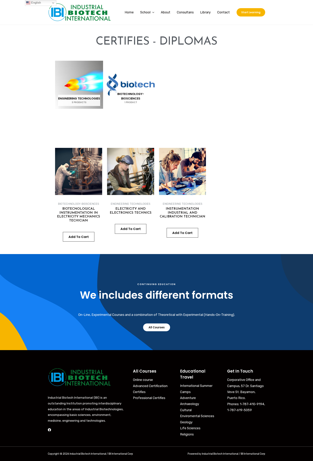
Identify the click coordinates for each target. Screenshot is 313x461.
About (165, 12)
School (145, 12)
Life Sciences (190, 428)
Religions (187, 434)
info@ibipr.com (238, 416)
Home (129, 12)
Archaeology (189, 404)
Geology (186, 422)
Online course (143, 380)
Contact (223, 12)
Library (205, 12)
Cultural (186, 410)
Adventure (188, 398)
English (35, 2)
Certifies (139, 392)
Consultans (185, 12)
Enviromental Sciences (197, 416)
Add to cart (78, 236)
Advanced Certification (150, 386)
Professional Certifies (149, 398)
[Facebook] (49, 429)
